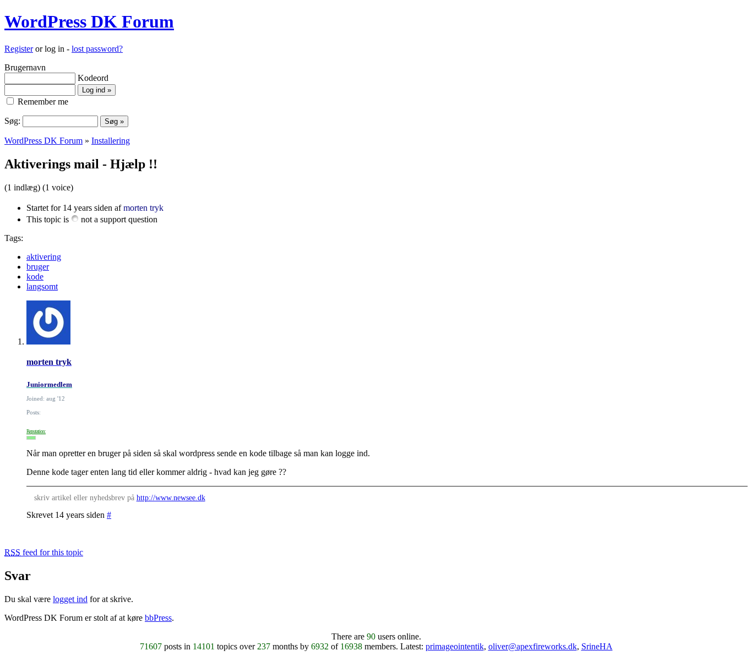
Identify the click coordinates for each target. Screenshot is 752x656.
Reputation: (36, 431)
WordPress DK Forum (89, 21)
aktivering (43, 256)
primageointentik (455, 646)
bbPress (158, 617)
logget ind (70, 599)
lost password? (97, 48)
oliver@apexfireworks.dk (532, 646)
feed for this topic (43, 552)
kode (34, 276)
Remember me (41, 101)
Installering (110, 140)
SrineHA (597, 646)
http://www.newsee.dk (171, 498)
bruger (37, 266)
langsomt (42, 286)
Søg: (12, 120)
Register (18, 48)
